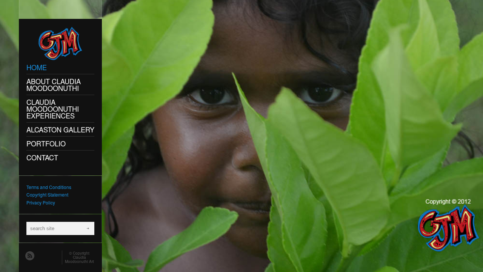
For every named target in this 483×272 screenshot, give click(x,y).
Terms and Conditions (48, 187)
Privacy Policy (40, 202)
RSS (29, 255)
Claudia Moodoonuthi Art (79, 259)
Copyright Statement (47, 194)
